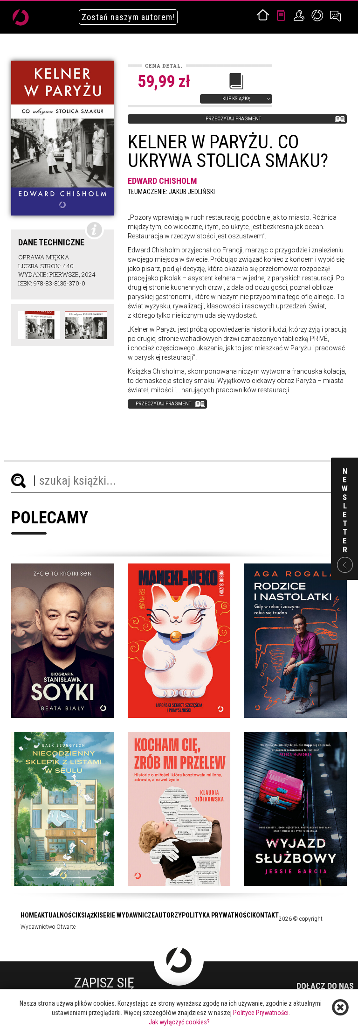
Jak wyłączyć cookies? (179, 1022)
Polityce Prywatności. (261, 1012)
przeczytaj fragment (233, 118)
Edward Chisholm (162, 181)
